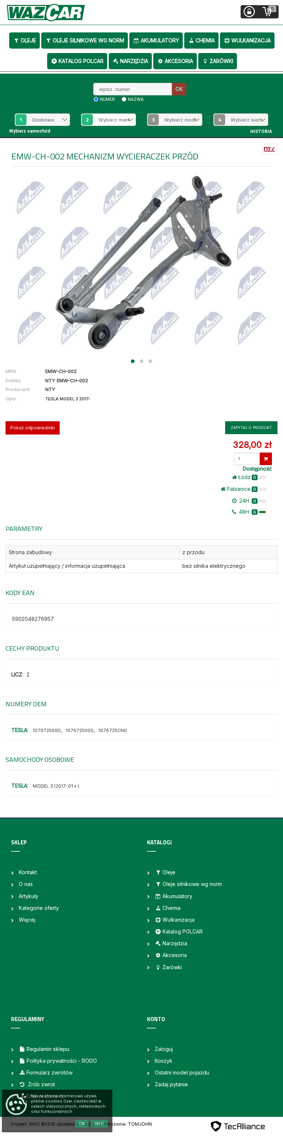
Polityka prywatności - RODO (62, 1061)
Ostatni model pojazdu (182, 1072)
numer (107, 99)
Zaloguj (164, 1049)
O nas (26, 884)
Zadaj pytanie (171, 1084)
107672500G (80, 730)
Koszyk (163, 1061)
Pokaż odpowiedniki (32, 427)
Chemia (205, 40)
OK (179, 89)
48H (246, 512)
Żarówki (221, 61)
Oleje (28, 40)
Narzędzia (134, 61)
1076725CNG (112, 730)
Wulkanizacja (251, 40)
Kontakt (28, 872)
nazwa (136, 99)
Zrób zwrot (41, 1084)
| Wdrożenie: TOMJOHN (125, 1124)
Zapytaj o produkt (251, 427)
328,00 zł (252, 444)
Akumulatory (160, 40)
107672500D (47, 730)
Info (99, 1123)
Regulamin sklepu (48, 1049)
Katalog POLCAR (81, 61)
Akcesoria (179, 61)
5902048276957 (33, 619)
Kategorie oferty (39, 908)
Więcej (27, 920)
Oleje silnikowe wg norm (88, 40)
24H (247, 500)
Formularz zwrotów (50, 1072)
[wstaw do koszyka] (266, 459)
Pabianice (241, 489)
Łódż (247, 477)
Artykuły (28, 896)
